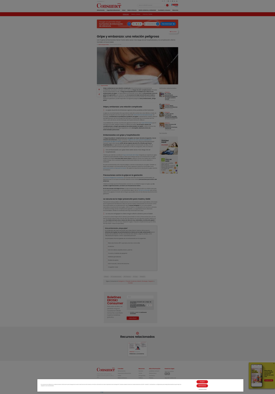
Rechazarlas (202, 385)
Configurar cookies (203, 389)
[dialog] (140, 385)
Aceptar (202, 381)
